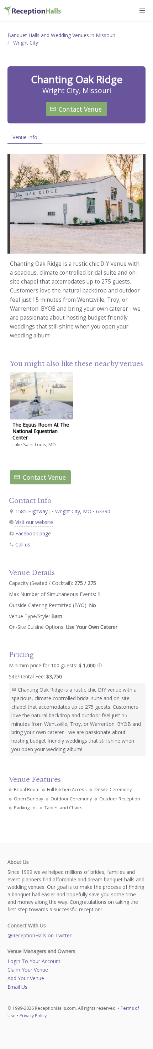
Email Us (17, 986)
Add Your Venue (25, 978)
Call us (22, 544)
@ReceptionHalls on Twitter (39, 935)
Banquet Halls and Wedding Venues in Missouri (61, 35)
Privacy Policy (33, 1016)
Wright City (25, 42)
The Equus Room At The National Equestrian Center (40, 431)
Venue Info (24, 137)
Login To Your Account (33, 961)
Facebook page (33, 533)
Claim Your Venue (27, 969)
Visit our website (34, 522)
